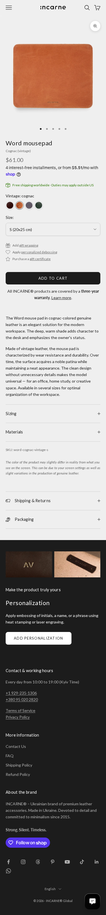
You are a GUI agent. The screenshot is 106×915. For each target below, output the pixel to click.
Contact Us (16, 746)
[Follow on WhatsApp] (8, 871)
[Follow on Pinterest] (52, 862)
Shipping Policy (19, 765)
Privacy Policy (18, 717)
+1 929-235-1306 (21, 692)
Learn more (61, 297)
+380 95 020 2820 (22, 699)
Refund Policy (18, 774)
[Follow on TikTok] (82, 862)
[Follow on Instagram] (23, 862)
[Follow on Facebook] (8, 862)
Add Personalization (38, 638)
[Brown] (10, 205)
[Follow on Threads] (38, 862)
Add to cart (53, 278)
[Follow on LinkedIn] (96, 862)
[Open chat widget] (92, 901)
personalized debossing (39, 252)
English (50, 889)
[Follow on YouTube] (67, 862)
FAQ (10, 755)
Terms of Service (20, 710)
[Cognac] (19, 205)
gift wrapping (28, 245)
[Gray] (29, 205)
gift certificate (40, 259)
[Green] (38, 205)
